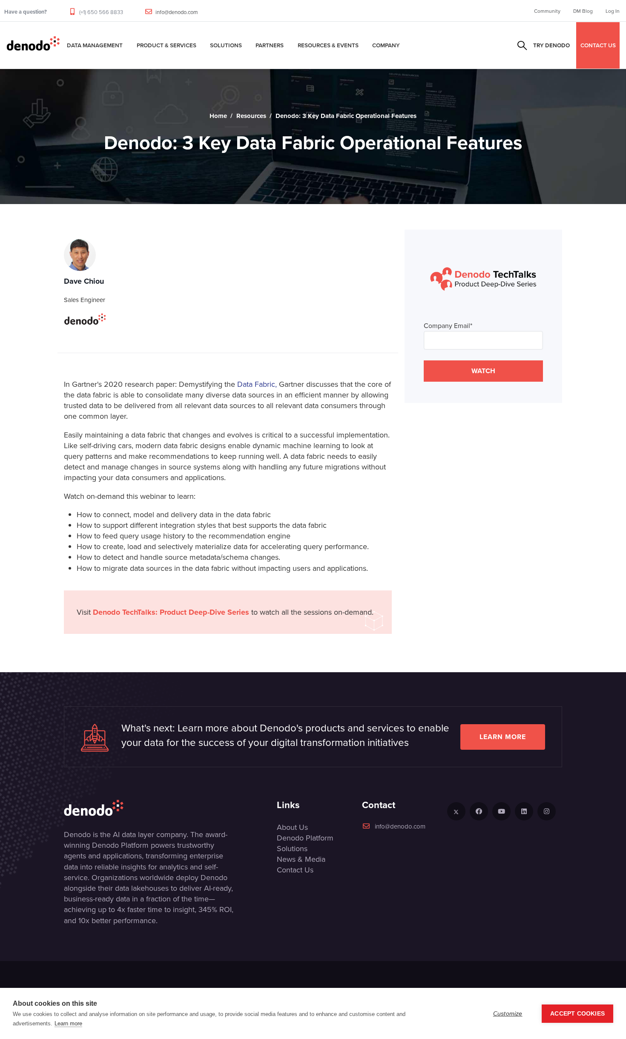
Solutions (226, 45)
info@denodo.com (176, 12)
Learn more (503, 737)
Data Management (95, 45)
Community (547, 10)
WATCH (483, 371)
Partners (270, 45)
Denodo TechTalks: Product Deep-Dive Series (171, 612)
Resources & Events (328, 45)
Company (386, 45)
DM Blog (583, 10)
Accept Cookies (577, 1013)
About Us (292, 827)
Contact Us (295, 869)
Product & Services (166, 45)
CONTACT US (598, 45)
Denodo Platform (305, 837)
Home (218, 116)
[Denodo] (33, 45)
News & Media (301, 859)
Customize (508, 1013)
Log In (613, 10)
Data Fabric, (257, 384)
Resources (251, 116)
